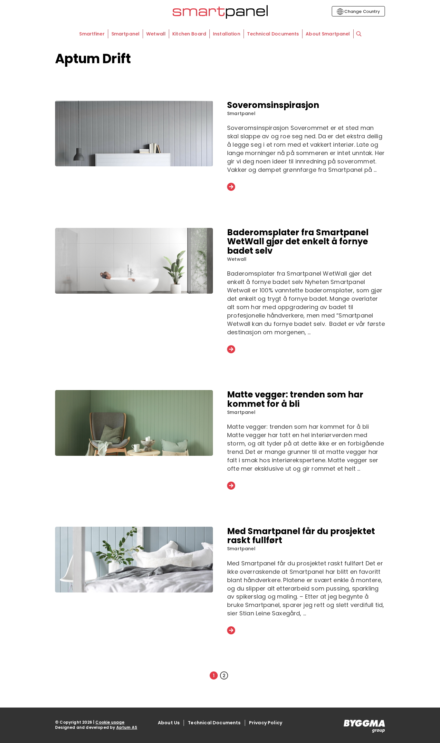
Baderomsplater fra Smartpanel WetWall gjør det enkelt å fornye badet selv (297, 242)
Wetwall (236, 259)
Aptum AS (126, 727)
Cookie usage (109, 722)
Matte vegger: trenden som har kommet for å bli (295, 399)
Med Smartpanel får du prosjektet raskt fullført (301, 535)
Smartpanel (241, 113)
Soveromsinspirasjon (273, 105)
